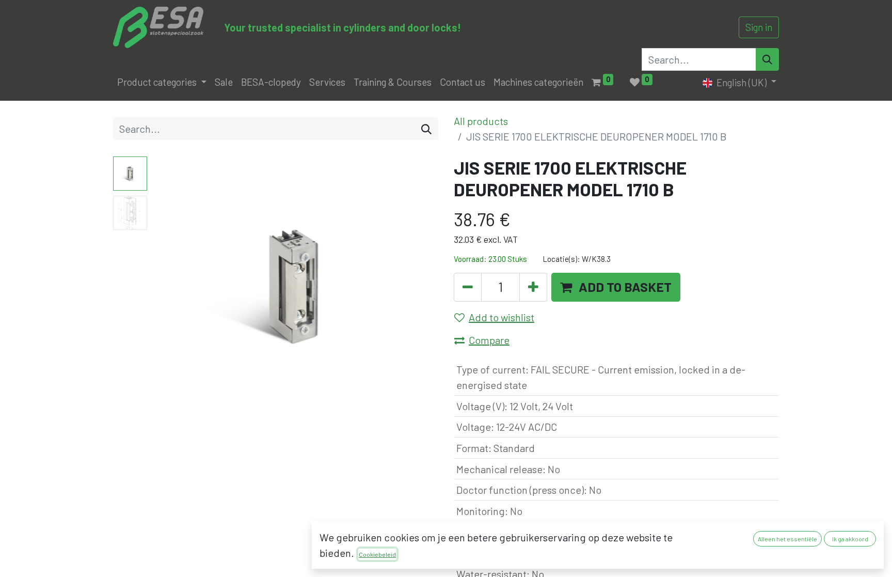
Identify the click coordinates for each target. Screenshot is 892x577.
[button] (172, 285)
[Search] (767, 59)
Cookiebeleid (377, 554)
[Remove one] (468, 287)
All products (481, 121)
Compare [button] (489, 340)
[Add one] (533, 287)
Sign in (758, 27)
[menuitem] (224, 82)
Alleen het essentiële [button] (787, 538)
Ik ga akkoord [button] (850, 538)
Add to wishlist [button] (501, 317)
